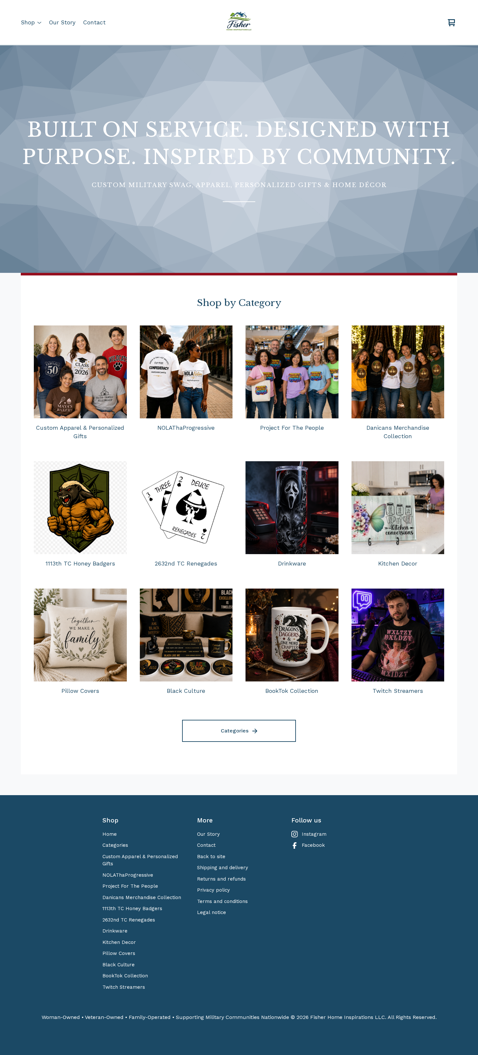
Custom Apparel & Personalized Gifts (140, 860)
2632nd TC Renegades (128, 920)
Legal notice (211, 912)
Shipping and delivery (222, 868)
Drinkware (114, 931)
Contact (94, 22)
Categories (234, 731)
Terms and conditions (222, 901)
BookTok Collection (125, 976)
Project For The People (130, 886)
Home (109, 834)
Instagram (314, 834)
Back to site (211, 856)
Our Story (62, 22)
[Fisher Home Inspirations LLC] (239, 22)
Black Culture (118, 965)
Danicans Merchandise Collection (141, 897)
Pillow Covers (118, 953)
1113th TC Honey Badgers (132, 908)
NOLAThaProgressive (127, 875)
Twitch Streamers (123, 987)
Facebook (313, 845)
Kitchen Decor (119, 942)
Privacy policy (213, 890)
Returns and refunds (221, 879)
